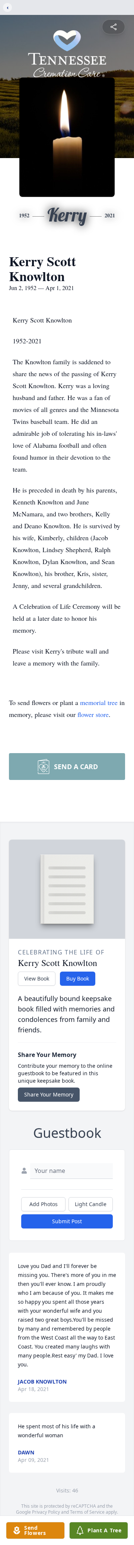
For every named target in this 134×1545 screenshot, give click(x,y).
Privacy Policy (46, 1512)
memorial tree (99, 702)
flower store (93, 714)
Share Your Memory (48, 1094)
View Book (36, 978)
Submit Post (67, 1221)
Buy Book (77, 978)
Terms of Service (87, 1512)
